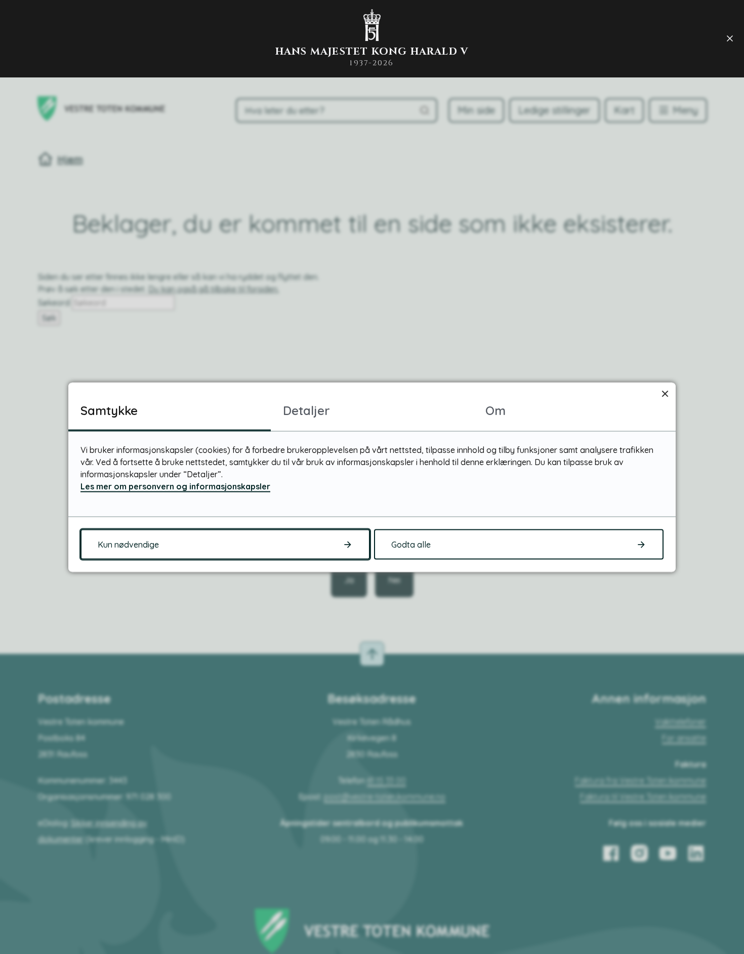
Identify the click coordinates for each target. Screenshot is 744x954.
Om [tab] (495, 410)
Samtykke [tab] (109, 410)
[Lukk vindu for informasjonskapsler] (665, 393)
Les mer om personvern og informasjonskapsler (175, 486)
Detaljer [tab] (306, 410)
